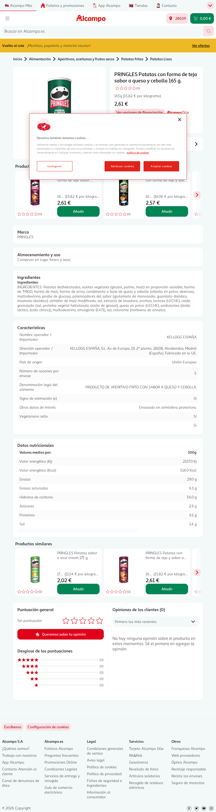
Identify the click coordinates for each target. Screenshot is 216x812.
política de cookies (138, 152)
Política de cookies (102, 767)
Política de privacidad (104, 773)
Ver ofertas (201, 45)
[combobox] (102, 31)
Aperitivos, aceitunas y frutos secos (86, 59)
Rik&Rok (135, 755)
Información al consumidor (98, 794)
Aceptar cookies (161, 166)
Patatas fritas (132, 59)
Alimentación (40, 59)
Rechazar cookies (122, 166)
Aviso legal (96, 760)
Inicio (17, 59)
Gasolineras (138, 762)
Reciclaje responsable (188, 769)
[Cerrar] (179, 119)
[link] (48, 727)
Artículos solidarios (144, 776)
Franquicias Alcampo (188, 748)
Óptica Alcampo (184, 762)
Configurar (54, 166)
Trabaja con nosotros (19, 755)
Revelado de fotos (143, 769)
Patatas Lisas (161, 59)
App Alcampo (13, 762)
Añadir (78, 211)
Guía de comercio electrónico (58, 789)
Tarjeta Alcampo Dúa (146, 748)
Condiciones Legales (61, 769)
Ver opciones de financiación (140, 113)
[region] (108, 146)
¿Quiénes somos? (16, 748)
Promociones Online (61, 762)
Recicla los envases (186, 776)
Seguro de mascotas (187, 782)
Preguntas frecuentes (61, 755)
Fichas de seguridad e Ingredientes (104, 783)
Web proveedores (185, 755)
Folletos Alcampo (59, 748)
